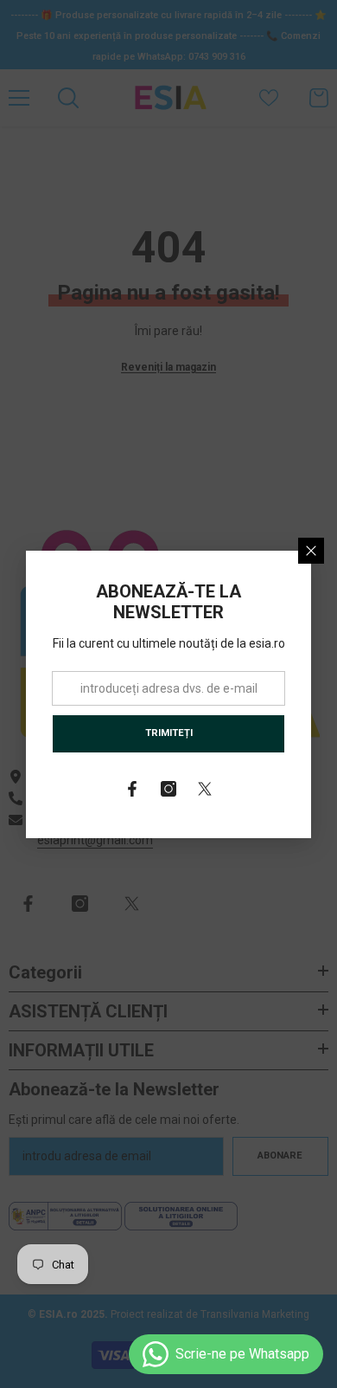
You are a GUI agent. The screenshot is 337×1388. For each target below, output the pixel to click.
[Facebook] (132, 789)
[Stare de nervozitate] (205, 789)
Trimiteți (169, 733)
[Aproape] (311, 551)
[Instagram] (168, 789)
